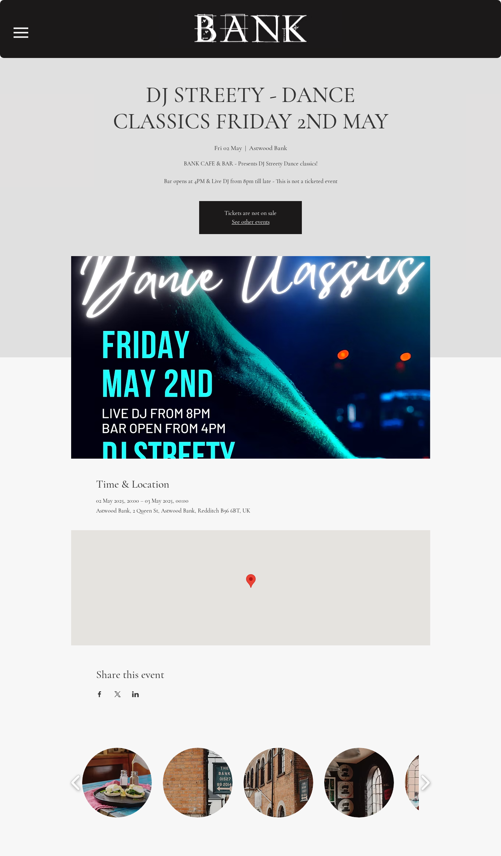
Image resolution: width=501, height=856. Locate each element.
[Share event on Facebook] (99, 694)
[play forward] (425, 783)
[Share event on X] (117, 694)
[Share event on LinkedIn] (135, 694)
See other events (251, 222)
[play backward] (75, 783)
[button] (21, 32)
